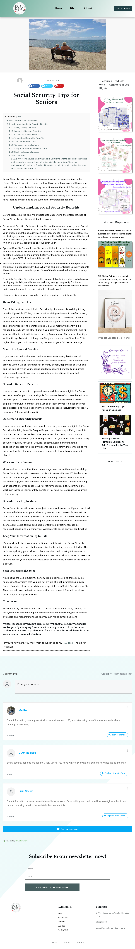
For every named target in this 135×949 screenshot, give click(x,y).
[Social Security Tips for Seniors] (67, 44)
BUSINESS (63, 930)
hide (19, 116)
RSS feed (68, 642)
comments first (123, 673)
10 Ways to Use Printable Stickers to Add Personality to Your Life (115, 433)
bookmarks (63, 917)
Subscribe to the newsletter (52, 887)
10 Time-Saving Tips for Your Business (115, 398)
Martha (23, 710)
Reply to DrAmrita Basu (115, 773)
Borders (61, 921)
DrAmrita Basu (27, 752)
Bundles (61, 925)
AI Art (60, 913)
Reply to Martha (118, 735)
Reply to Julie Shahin (116, 816)
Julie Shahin (26, 791)
